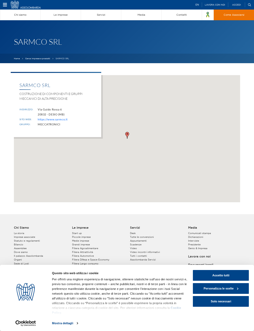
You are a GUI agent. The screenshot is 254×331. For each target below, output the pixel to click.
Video (133, 248)
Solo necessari (221, 301)
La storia (19, 233)
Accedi (236, 5)
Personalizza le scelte (219, 288)
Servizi (135, 227)
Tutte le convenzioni (142, 237)
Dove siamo (21, 252)
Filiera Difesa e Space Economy (90, 259)
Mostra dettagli (62, 323)
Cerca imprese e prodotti (37, 58)
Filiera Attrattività (82, 252)
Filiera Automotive (83, 256)
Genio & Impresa (197, 248)
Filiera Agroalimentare (85, 248)
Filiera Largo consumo (85, 263)
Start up (77, 233)
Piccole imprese (81, 237)
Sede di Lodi (21, 263)
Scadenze (135, 244)
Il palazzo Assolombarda (28, 256)
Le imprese (80, 227)
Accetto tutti (220, 275)
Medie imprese (80, 240)
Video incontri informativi (145, 252)
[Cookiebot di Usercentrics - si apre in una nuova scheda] (25, 323)
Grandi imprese (81, 244)
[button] (127, 135)
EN (197, 4)
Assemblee (20, 248)
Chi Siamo (21, 227)
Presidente (194, 244)
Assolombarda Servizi (143, 259)
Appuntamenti (138, 240)
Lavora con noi (215, 5)
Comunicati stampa (199, 233)
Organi (18, 259)
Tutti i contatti (138, 256)
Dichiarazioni (195, 237)
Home (17, 58)
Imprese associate (24, 237)
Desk (133, 233)
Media (192, 227)
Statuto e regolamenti (27, 240)
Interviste (193, 240)
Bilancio (18, 244)
